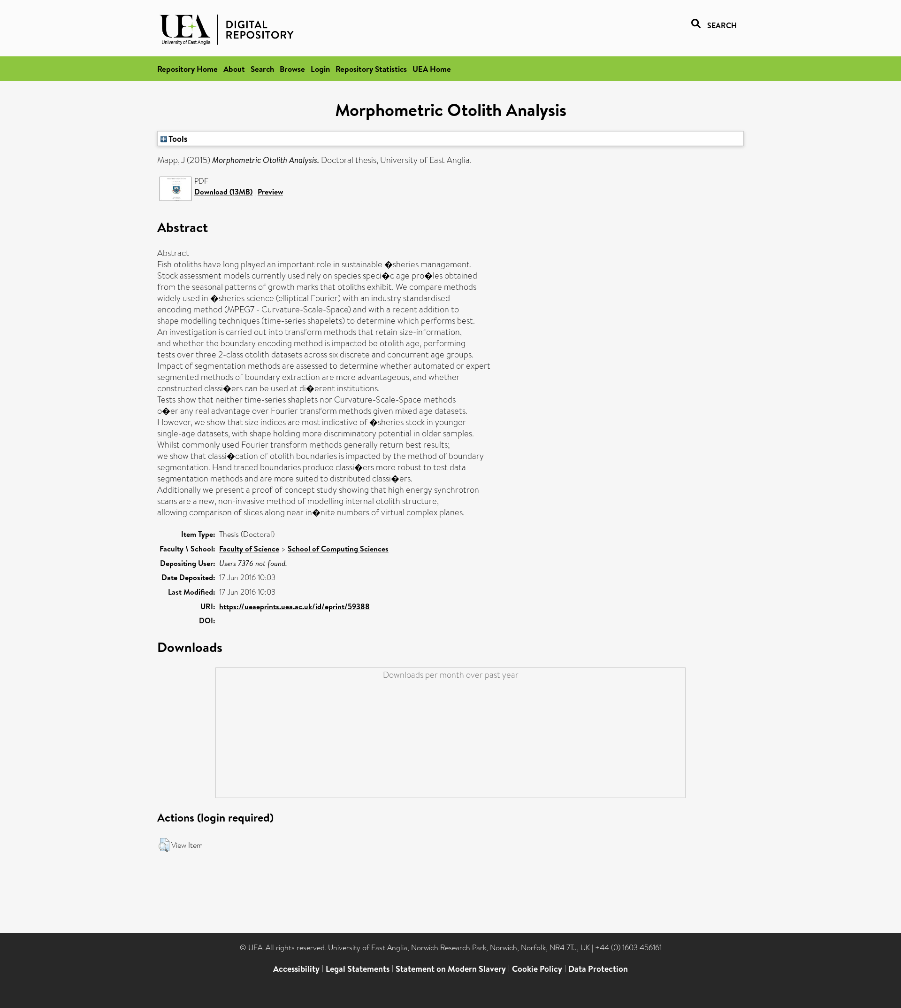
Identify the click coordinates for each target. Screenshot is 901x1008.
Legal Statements (357, 969)
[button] (164, 845)
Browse (292, 68)
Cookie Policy (537, 969)
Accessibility (296, 969)
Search (262, 68)
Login (320, 68)
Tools (177, 138)
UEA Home (431, 68)
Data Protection (598, 969)
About (234, 68)
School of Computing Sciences (338, 548)
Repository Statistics (371, 68)
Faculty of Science (249, 548)
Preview (270, 191)
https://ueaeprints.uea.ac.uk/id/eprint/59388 (294, 606)
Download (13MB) (223, 191)
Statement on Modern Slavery (451, 969)
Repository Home (187, 68)
